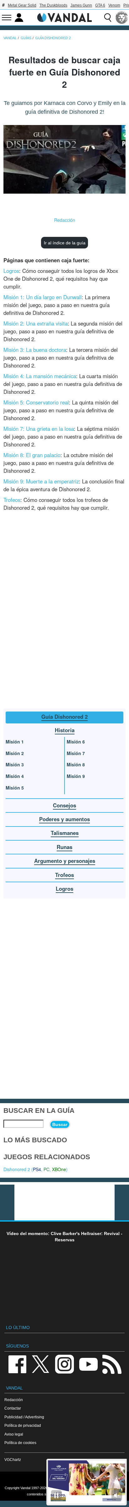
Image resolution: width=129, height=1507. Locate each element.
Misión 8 (76, 764)
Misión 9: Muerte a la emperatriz (41, 481)
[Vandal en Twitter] (41, 1364)
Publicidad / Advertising (24, 1417)
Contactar (12, 1408)
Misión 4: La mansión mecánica (39, 376)
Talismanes (65, 833)
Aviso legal (13, 1434)
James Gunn (81, 5)
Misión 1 (15, 741)
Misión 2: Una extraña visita (35, 323)
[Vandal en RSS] (112, 1364)
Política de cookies (20, 1443)
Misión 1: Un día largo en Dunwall (42, 297)
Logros (11, 270)
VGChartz (12, 1459)
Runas (64, 847)
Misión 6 (76, 741)
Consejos (64, 805)
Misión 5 (15, 788)
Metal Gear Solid (22, 5)
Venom (114, 5)
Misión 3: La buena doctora (34, 349)
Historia (65, 730)
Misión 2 (15, 753)
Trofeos (11, 499)
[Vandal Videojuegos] (64, 17)
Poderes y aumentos (64, 819)
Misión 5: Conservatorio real (36, 402)
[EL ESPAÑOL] (122, 17)
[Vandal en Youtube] (88, 1364)
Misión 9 (76, 776)
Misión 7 (76, 753)
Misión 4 (15, 776)
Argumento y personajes (64, 860)
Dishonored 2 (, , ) (35, 1169)
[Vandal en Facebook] (17, 1364)
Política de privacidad (22, 1425)
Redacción (64, 220)
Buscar (59, 1124)
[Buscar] (107, 17)
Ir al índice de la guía (64, 242)
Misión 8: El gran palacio (31, 455)
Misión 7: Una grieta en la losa (38, 428)
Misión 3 (15, 764)
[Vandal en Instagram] (64, 1364)
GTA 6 (100, 5)
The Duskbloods (53, 5)
